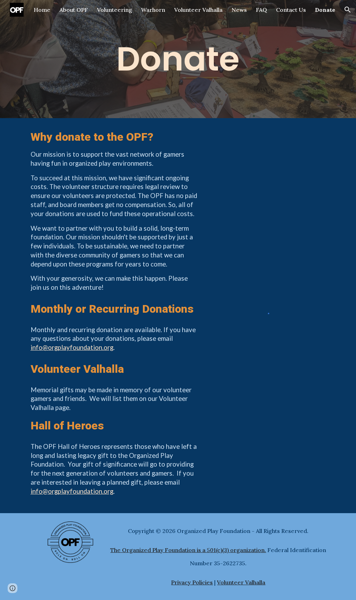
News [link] (239, 9)
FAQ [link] (261, 9)
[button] (347, 9)
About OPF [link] (73, 9)
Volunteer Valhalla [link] (198, 9)
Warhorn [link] (153, 9)
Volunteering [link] (114, 9)
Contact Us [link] (291, 9)
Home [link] (42, 9)
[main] (177, 59)
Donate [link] (325, 9)
